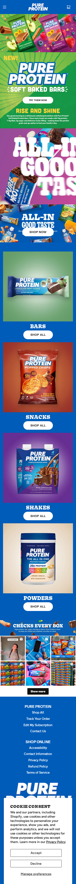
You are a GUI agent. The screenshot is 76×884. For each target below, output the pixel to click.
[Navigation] (4, 7)
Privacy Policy (56, 842)
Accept (36, 853)
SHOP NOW (38, 232)
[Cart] (68, 7)
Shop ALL (38, 335)
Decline (36, 864)
